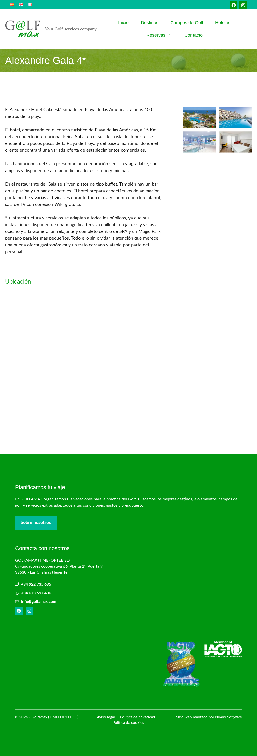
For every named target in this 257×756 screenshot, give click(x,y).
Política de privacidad (137, 717)
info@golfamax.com (38, 602)
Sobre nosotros (36, 522)
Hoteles (222, 22)
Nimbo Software (228, 717)
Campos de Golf (186, 22)
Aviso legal (106, 717)
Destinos (149, 22)
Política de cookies (128, 723)
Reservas (155, 35)
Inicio (123, 22)
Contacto (193, 35)
